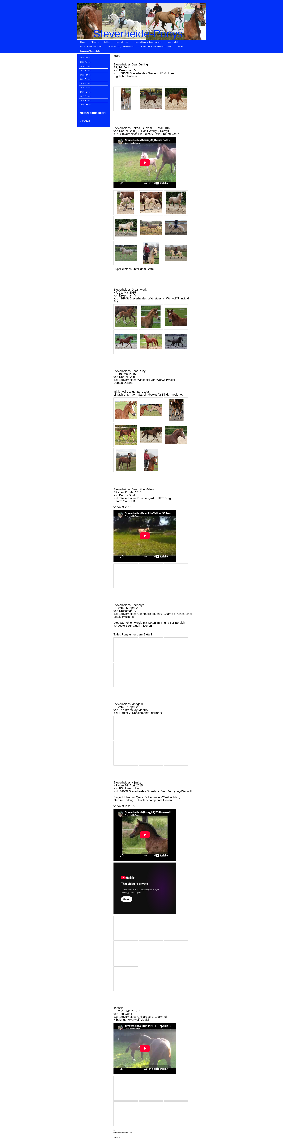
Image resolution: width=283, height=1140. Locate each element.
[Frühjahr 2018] (126, 227)
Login (195, 1130)
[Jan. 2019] (176, 227)
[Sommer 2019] (126, 253)
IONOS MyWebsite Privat (130, 1137)
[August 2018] (151, 227)
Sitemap (129, 1130)
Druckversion (120, 1130)
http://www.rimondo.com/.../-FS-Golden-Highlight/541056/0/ (152, 80)
